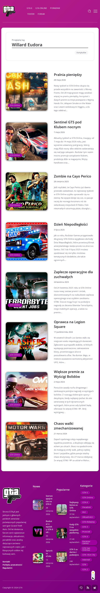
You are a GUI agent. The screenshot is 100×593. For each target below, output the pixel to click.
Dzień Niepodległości (71, 224)
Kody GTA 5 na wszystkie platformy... (74, 530)
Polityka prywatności (12, 565)
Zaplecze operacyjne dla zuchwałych (73, 274)
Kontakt (6, 561)
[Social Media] (81, 587)
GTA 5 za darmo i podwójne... (74, 553)
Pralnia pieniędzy (68, 74)
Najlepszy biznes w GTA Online (74, 506)
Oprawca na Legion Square (69, 324)
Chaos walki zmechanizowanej (68, 426)
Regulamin (7, 568)
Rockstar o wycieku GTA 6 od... (49, 526)
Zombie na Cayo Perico (72, 176)
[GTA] (9, 11)
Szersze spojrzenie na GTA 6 (49, 500)
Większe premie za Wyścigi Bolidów (69, 374)
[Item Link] (26, 91)
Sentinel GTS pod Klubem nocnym (68, 124)
